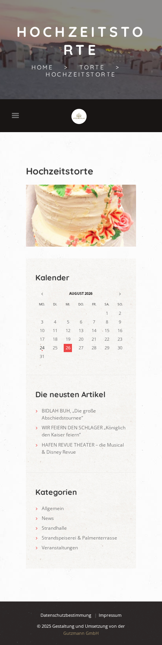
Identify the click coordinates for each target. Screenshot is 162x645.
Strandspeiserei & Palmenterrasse (79, 537)
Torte (92, 67)
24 (42, 348)
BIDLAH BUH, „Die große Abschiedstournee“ (69, 414)
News (48, 518)
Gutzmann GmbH (81, 633)
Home (42, 67)
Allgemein (53, 508)
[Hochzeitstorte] (81, 216)
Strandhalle (54, 528)
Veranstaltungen (60, 547)
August (80, 293)
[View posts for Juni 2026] (41, 293)
